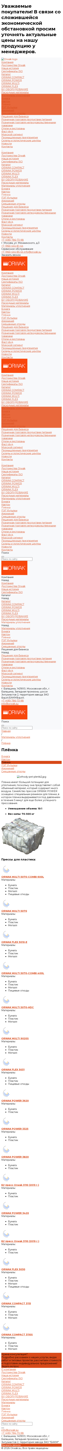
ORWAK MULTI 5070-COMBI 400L (22, 973)
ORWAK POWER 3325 (14, 1128)
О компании (8, 1369)
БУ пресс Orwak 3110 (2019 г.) (20, 1241)
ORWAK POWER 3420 (15, 1213)
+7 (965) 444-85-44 (12, 251)
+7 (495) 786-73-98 (12, 239)
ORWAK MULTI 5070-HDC (17, 1007)
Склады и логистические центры (21, 140)
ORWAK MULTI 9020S (15, 1038)
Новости (6, 233)
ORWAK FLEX (9, 86)
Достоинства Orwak (13, 65)
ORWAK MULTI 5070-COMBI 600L (22, 876)
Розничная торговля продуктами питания (26, 119)
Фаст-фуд (7, 131)
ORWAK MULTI (10, 83)
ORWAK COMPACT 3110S (17, 1334)
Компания (7, 152)
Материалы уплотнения (15, 185)
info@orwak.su (32, 251)
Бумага (5, 98)
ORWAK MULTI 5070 (14, 910)
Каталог (6, 164)
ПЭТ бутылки (9, 107)
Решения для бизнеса (15, 206)
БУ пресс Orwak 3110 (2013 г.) (20, 1184)
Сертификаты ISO (12, 71)
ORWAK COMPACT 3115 (16, 1303)
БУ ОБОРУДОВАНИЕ (14, 89)
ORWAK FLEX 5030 (13, 1269)
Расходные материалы (15, 92)
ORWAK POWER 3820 (15, 1156)
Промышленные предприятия (19, 137)
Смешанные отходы (13, 113)
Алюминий (7, 110)
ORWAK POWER (11, 80)
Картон (5, 101)
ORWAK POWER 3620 (15, 1100)
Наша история (10, 68)
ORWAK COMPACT (12, 77)
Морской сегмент (12, 134)
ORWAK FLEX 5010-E (14, 942)
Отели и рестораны (13, 128)
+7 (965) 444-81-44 (12, 245)
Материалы (8, 1402)
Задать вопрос (10, 1366)
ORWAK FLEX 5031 (13, 1069)
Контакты (7, 236)
